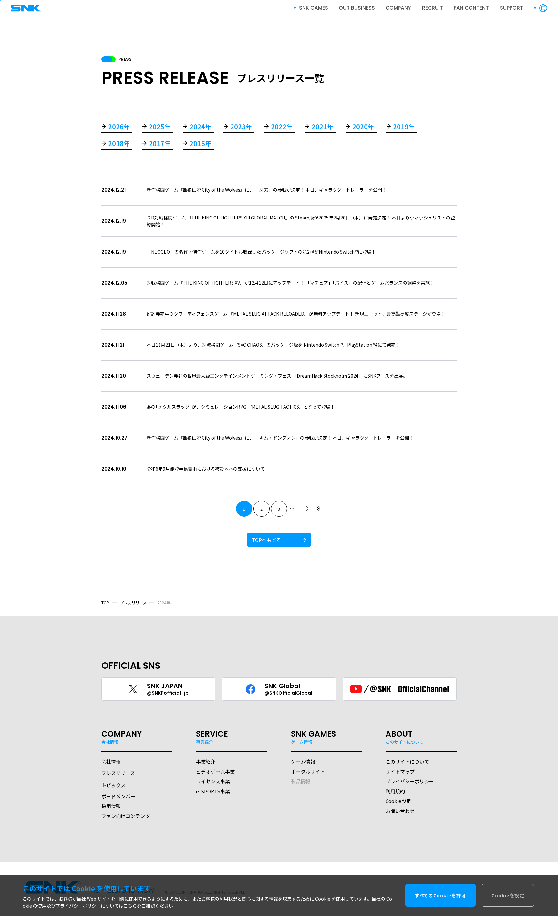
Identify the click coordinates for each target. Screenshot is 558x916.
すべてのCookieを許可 (440, 895)
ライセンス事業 (213, 781)
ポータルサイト (308, 771)
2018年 (119, 144)
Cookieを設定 (507, 895)
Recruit (432, 8)
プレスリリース (133, 602)
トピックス (113, 785)
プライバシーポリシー (410, 781)
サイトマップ (400, 771)
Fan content (471, 8)
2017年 (160, 144)
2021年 (323, 127)
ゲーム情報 (303, 761)
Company (398, 8)
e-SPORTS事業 (213, 791)
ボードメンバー (118, 796)
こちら (130, 906)
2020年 (363, 127)
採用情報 (111, 805)
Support (511, 8)
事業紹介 (205, 761)
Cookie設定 (398, 801)
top (105, 602)
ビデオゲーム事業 (215, 771)
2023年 (241, 127)
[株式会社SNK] (27, 8)
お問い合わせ (400, 811)
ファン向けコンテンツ (125, 815)
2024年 (201, 127)
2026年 (119, 127)
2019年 (404, 127)
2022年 (282, 127)
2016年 (201, 144)
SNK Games (313, 8)
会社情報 (111, 761)
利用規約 (395, 791)
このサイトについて (407, 761)
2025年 (160, 127)
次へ (307, 509)
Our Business (357, 8)
